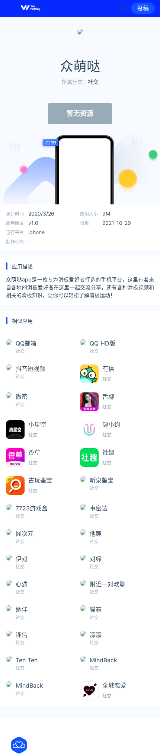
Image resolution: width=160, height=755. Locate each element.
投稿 (143, 8)
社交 (93, 82)
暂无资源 (80, 113)
